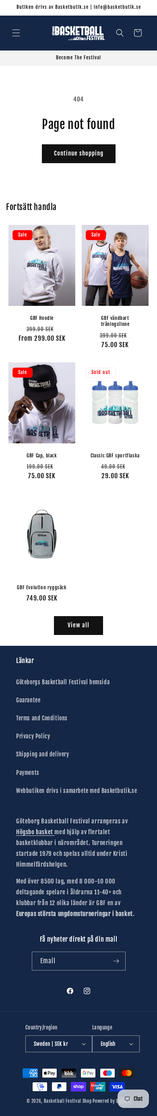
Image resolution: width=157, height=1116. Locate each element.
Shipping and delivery (42, 754)
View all (78, 625)
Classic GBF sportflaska (115, 456)
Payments (27, 772)
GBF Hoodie (42, 318)
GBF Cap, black (42, 456)
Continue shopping (78, 153)
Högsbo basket (35, 832)
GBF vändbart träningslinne (115, 321)
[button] (16, 33)
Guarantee (28, 700)
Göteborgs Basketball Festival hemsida (62, 682)
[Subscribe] (116, 961)
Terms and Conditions (42, 718)
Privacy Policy (33, 736)
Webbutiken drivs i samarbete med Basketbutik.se (76, 790)
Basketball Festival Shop (68, 1101)
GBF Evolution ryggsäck (41, 587)
